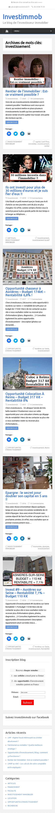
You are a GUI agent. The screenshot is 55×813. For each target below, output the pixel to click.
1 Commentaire (36, 299)
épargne (46, 546)
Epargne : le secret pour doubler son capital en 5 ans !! (26, 496)
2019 (24, 198)
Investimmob (22, 16)
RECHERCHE (13, 806)
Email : (16, 697)
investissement (43, 144)
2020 (24, 99)
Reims (47, 448)
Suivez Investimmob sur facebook (27, 717)
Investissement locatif (41, 240)
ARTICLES (12, 238)
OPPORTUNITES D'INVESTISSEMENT (23, 802)
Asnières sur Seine (42, 348)
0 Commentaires (36, 198)
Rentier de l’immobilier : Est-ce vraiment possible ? (26, 92)
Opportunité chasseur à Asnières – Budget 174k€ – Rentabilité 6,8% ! (25, 292)
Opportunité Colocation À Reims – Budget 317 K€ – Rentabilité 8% (24, 397)
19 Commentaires (37, 99)
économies (37, 546)
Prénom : (15, 692)
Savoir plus (12, 122)
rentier (47, 146)
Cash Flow (45, 142)
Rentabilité (45, 649)
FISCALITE (12, 791)
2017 (24, 299)
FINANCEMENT (14, 787)
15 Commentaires (37, 503)
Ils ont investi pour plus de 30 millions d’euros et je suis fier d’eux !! (26, 190)
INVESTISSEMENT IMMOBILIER (20, 794)
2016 (24, 503)
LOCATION (12, 798)
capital (37, 142)
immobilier (32, 144)
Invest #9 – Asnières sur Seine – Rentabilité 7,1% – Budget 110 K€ (25, 593)
